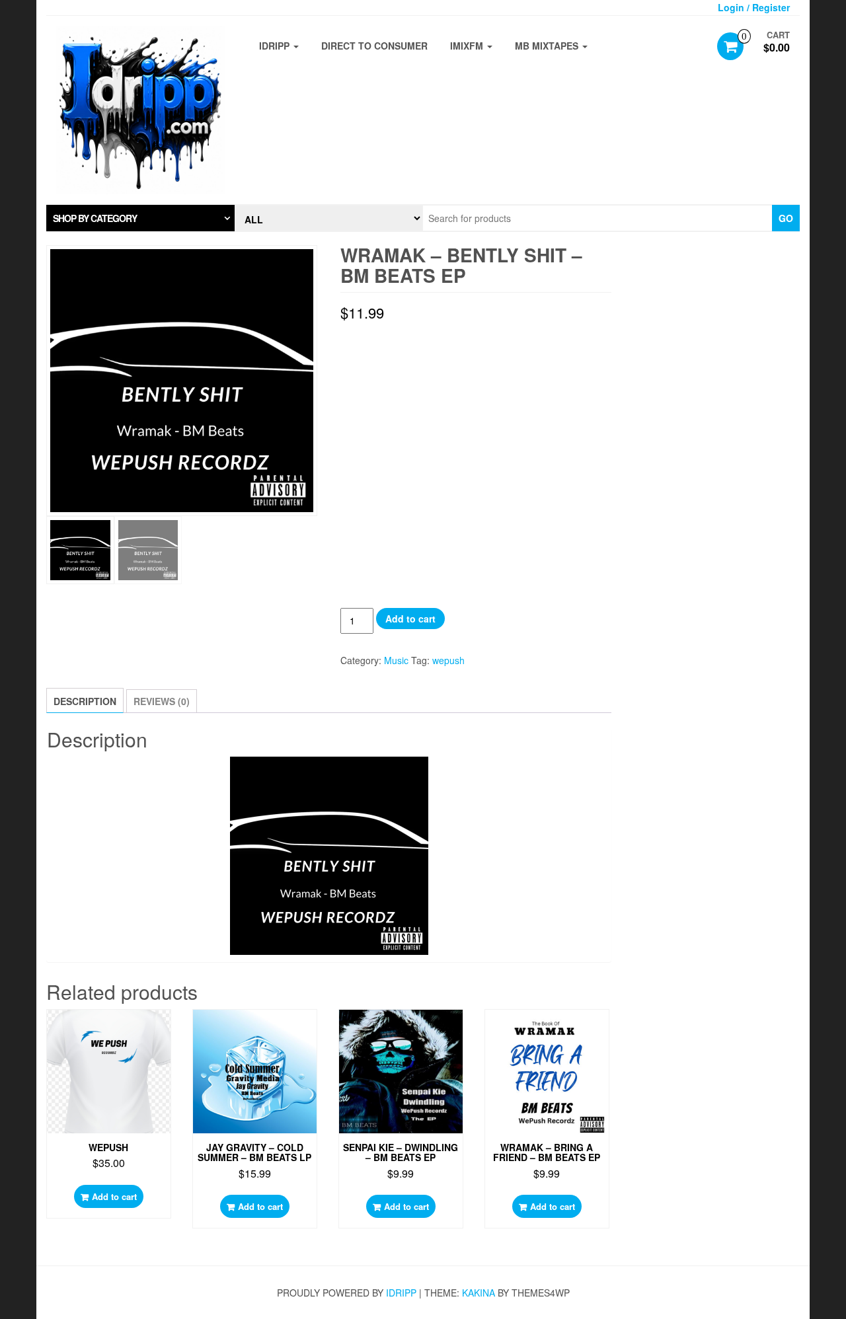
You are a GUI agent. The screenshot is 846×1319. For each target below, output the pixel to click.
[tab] (140, 218)
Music (396, 660)
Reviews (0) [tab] (162, 701)
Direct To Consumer (374, 45)
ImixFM (468, 45)
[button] (140, 218)
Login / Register (754, 7)
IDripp (275, 45)
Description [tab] (85, 701)
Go (786, 218)
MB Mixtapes (548, 45)
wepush (448, 660)
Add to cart (410, 618)
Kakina (478, 1292)
